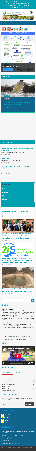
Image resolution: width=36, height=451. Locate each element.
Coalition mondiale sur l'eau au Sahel (19, 4)
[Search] (32, 300)
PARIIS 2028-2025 (7, 158)
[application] (18, 355)
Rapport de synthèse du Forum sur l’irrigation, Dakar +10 (17, 149)
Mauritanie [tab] (5, 192)
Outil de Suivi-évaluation (13, 5)
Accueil (9, 2)
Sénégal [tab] (4, 199)
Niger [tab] (3, 196)
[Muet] (29, 363)
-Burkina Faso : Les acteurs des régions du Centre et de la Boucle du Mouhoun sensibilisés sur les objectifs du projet (17, 236)
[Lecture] (4, 363)
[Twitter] (15, 7)
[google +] (17, 7)
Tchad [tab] (4, 203)
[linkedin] (19, 7)
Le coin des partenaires (22, 2)
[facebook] (12, 7)
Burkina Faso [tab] (6, 184)
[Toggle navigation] (3, 22)
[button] (4, 29)
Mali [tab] (3, 188)
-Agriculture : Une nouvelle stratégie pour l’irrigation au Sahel (17, 103)
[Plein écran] (32, 363)
